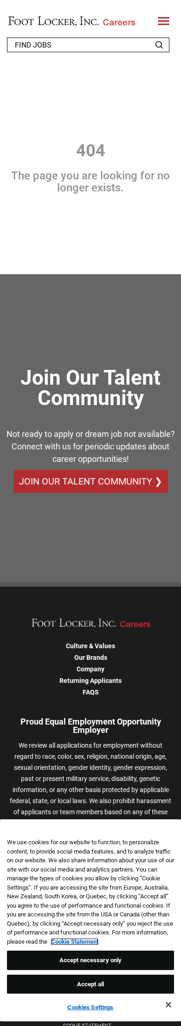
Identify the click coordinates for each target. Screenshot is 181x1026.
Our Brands (90, 657)
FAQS (91, 692)
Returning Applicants (90, 680)
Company (90, 669)
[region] (90, 920)
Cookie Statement (74, 941)
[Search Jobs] (159, 44)
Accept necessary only (90, 960)
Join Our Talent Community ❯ (90, 481)
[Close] (168, 1005)
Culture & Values (90, 646)
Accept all (90, 984)
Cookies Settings (90, 1007)
